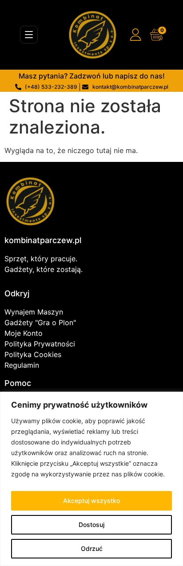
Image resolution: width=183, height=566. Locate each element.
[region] (91, 479)
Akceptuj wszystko (91, 500)
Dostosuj (91, 524)
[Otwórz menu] (29, 34)
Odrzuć (92, 548)
